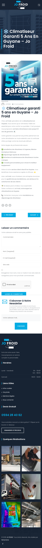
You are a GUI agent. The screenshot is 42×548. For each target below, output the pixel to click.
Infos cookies (7, 388)
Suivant (33, 215)
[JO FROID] (21, 5)
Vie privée (6, 392)
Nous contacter (8, 400)
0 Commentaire (18, 104)
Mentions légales (8, 396)
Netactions (5, 540)
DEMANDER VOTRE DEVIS (12, 430)
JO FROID (8, 104)
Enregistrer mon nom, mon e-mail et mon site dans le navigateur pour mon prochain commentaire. (20, 274)
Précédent (9, 215)
